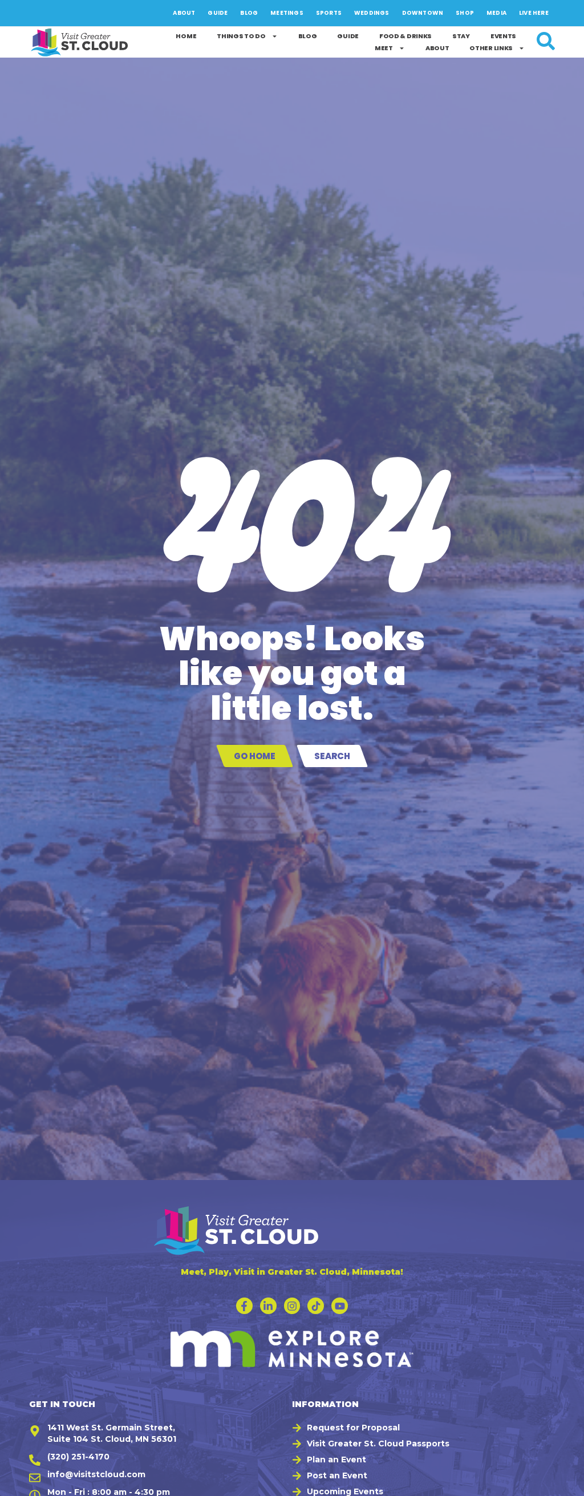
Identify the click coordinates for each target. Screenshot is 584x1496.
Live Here (534, 13)
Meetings (286, 13)
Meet (384, 47)
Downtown (423, 13)
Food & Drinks (405, 35)
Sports (329, 13)
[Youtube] (339, 1306)
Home (186, 35)
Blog (249, 13)
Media (496, 13)
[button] (562, 1482)
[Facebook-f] (244, 1306)
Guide (218, 13)
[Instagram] (292, 1306)
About (184, 13)
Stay (461, 35)
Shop (465, 13)
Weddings (372, 13)
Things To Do (241, 35)
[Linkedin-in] (268, 1306)
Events (503, 35)
